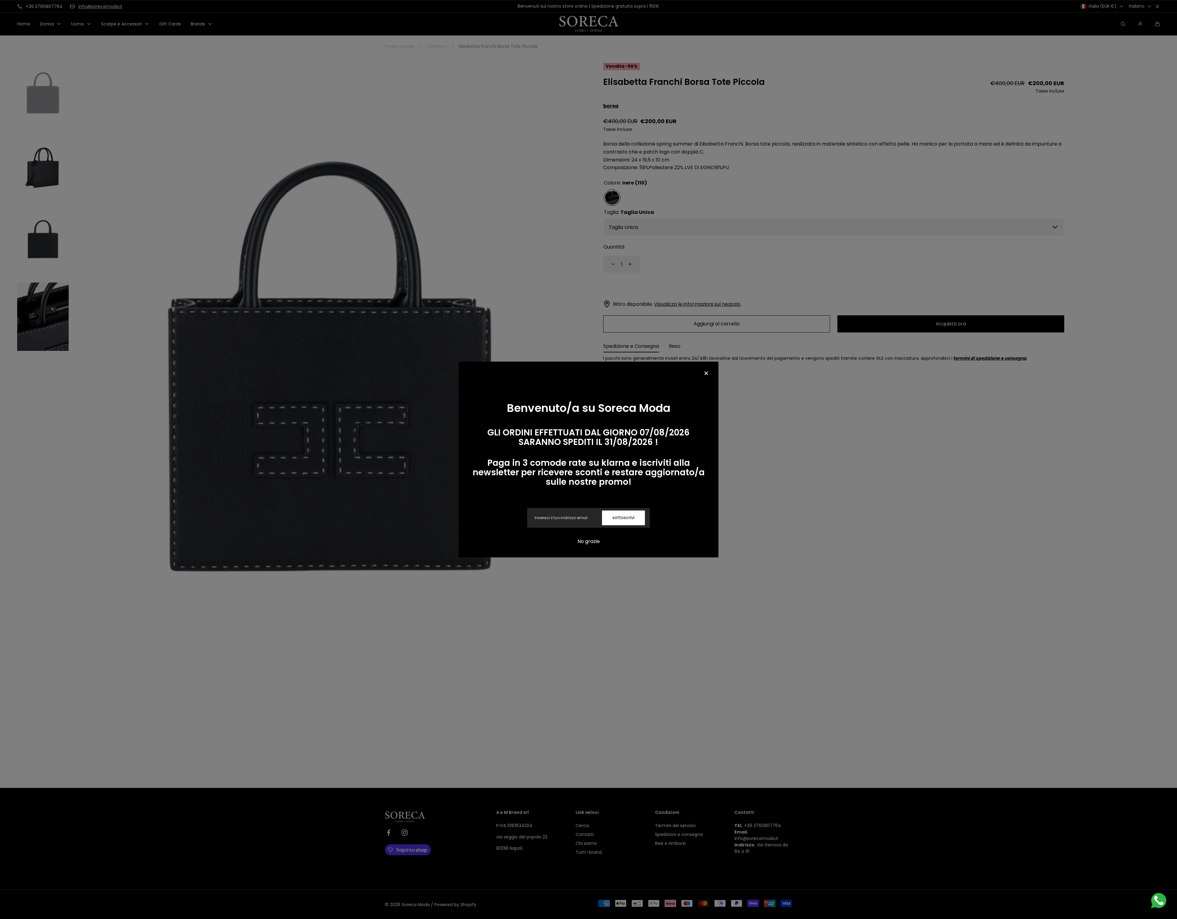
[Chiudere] (706, 373)
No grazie (588, 541)
